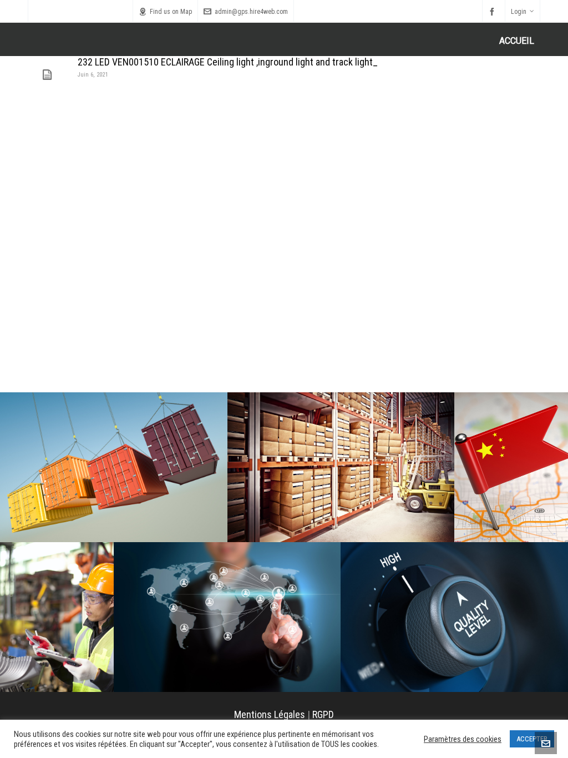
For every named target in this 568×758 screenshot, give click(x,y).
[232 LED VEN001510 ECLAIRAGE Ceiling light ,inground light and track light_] (47, 74)
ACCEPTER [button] (531, 739)
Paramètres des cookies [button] (462, 739)
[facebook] (493, 12)
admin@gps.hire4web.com (251, 12)
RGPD (323, 714)
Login (518, 12)
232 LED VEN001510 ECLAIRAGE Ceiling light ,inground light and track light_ (228, 62)
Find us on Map (171, 12)
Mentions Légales (269, 714)
